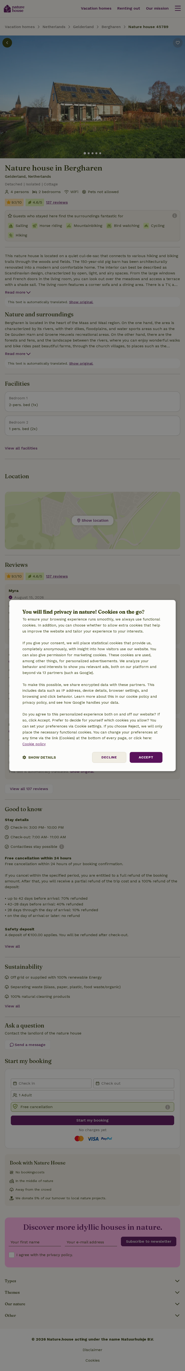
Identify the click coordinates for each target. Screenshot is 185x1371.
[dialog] (92, 685)
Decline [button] (109, 757)
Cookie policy (34, 744)
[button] (39, 757)
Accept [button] (146, 757)
